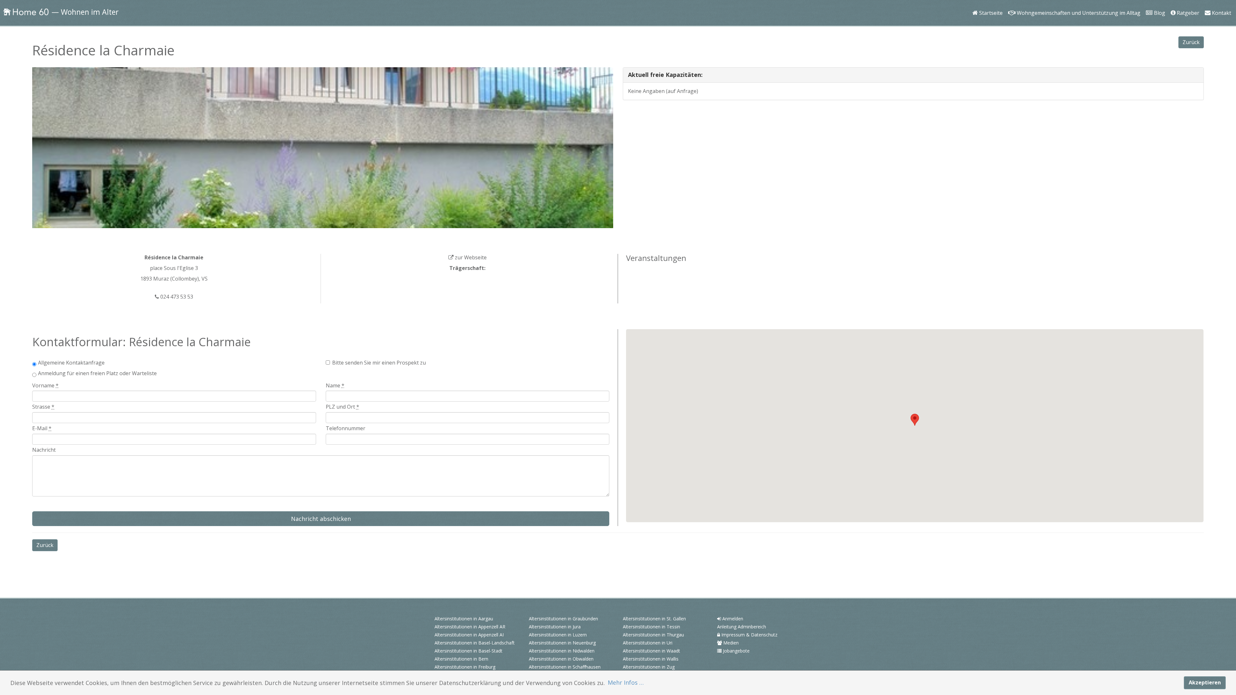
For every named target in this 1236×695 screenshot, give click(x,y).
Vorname (45, 385)
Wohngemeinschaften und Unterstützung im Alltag (1076, 4)
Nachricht (44, 449)
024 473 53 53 (176, 296)
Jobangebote (736, 651)
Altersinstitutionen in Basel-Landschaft (475, 643)
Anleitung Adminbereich (741, 627)
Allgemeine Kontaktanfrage (71, 362)
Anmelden (732, 619)
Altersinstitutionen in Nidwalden (562, 651)
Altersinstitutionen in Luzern (558, 635)
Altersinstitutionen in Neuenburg (562, 643)
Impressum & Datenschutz (748, 635)
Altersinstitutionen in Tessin (651, 627)
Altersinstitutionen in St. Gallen (654, 619)
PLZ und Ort (342, 406)
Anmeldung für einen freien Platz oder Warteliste (97, 373)
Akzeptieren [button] (1205, 682)
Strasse (43, 406)
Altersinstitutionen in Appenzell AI (469, 635)
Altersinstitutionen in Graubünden (563, 619)
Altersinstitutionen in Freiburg (465, 667)
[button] (915, 420)
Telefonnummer (345, 428)
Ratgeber (1187, 4)
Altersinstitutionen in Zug (649, 667)
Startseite (989, 4)
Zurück (1191, 42)
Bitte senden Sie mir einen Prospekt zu (379, 362)
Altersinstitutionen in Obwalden (561, 659)
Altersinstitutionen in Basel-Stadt (468, 651)
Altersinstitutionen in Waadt (651, 651)
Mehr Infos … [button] (626, 682)
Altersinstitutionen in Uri (647, 643)
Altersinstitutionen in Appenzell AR (470, 627)
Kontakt (1220, 4)
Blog (1157, 4)
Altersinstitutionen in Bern (461, 659)
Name (335, 385)
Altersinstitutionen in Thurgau (653, 635)
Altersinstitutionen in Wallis (651, 659)
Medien (730, 643)
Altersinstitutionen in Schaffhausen (565, 667)
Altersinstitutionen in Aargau (464, 619)
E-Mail (42, 428)
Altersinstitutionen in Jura (555, 627)
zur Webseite (470, 257)
